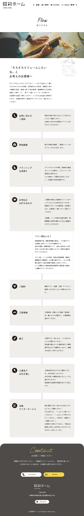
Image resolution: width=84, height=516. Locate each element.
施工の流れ (55, 5)
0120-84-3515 (32, 474)
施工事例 (45, 5)
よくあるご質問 (67, 5)
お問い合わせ (55, 474)
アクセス (43, 502)
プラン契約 (65, 221)
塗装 (38, 5)
